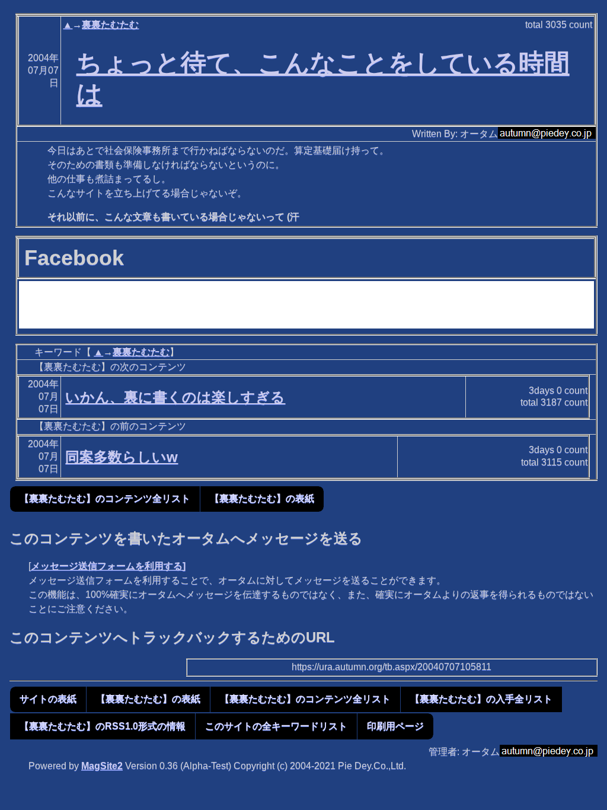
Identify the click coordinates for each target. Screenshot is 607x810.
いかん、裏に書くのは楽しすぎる (175, 397)
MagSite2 (102, 766)
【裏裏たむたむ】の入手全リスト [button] (481, 699)
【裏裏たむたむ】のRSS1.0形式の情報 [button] (103, 726)
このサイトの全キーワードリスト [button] (276, 726)
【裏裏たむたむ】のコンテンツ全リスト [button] (105, 498)
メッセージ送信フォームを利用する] (108, 566)
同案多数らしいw (121, 457)
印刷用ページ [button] (395, 726)
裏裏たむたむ (110, 25)
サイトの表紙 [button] (48, 699)
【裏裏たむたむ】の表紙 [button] (262, 498)
